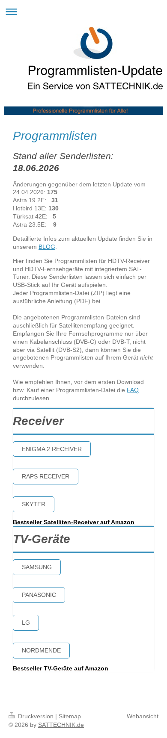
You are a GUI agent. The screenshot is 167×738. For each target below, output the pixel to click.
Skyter (33, 504)
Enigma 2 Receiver (52, 449)
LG (26, 622)
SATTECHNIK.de (61, 724)
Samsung (37, 567)
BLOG (47, 246)
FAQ (133, 390)
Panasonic (39, 594)
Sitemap (70, 716)
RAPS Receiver (45, 476)
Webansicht (142, 716)
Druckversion (35, 716)
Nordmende (41, 650)
